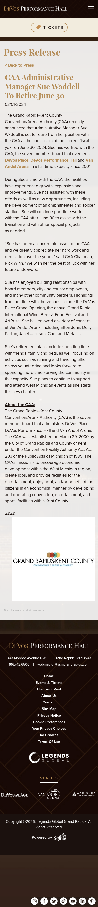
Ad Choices (49, 735)
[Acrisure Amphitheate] (83, 794)
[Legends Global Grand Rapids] (35, 8)
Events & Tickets (49, 682)
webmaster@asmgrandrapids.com (63, 664)
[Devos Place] (14, 795)
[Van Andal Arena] (49, 794)
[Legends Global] (49, 757)
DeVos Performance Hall (53, 160)
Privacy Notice (49, 715)
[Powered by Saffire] (60, 837)
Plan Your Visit (49, 689)
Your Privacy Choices (49, 728)
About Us (49, 695)
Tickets (53, 27)
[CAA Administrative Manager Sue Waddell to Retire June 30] (53, 600)
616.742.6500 (19, 664)
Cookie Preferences (49, 722)
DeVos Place (16, 160)
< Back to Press (19, 65)
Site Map (49, 709)
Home (49, 676)
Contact (49, 702)
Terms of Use (49, 741)
